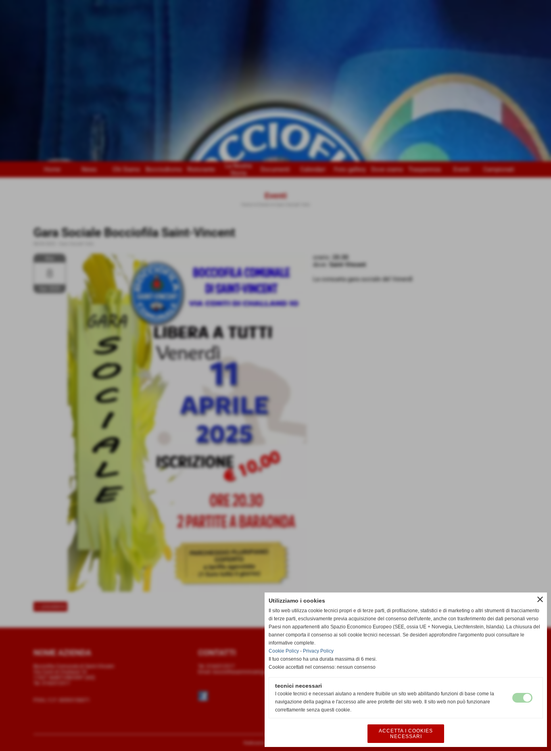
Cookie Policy (284, 651)
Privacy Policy (318, 651)
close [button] (540, 599)
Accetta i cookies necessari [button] (406, 733)
